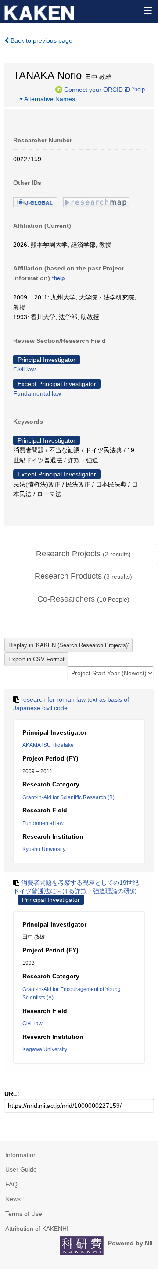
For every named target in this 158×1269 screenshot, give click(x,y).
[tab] (83, 554)
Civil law (24, 369)
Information (21, 1154)
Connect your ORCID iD (97, 89)
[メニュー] (147, 10)
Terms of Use (23, 1213)
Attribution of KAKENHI (36, 1228)
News (13, 1198)
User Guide (21, 1169)
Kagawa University (44, 1049)
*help (138, 89)
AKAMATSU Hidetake (48, 745)
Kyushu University (43, 849)
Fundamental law (37, 393)
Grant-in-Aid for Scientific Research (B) (68, 797)
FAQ (11, 1184)
